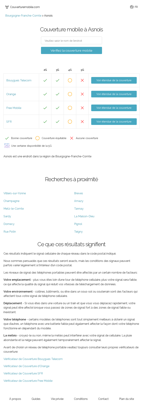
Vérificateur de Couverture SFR (23, 373)
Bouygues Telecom (18, 80)
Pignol (78, 224)
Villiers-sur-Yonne (14, 193)
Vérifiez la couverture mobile (71, 50)
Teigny (78, 231)
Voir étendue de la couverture (113, 80)
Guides (36, 399)
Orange (11, 94)
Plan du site (126, 399)
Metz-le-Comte (13, 208)
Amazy (78, 201)
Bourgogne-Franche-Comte (23, 15)
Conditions (81, 399)
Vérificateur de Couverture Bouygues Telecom (33, 359)
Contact (103, 399)
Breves (78, 193)
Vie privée (57, 399)
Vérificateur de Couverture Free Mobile (27, 380)
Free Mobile (13, 108)
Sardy (7, 216)
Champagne (11, 201)
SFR (9, 121)
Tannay (79, 208)
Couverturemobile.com (25, 7)
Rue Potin (9, 231)
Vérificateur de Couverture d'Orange (26, 366)
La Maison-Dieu (84, 216)
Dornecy (8, 224)
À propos (15, 399)
